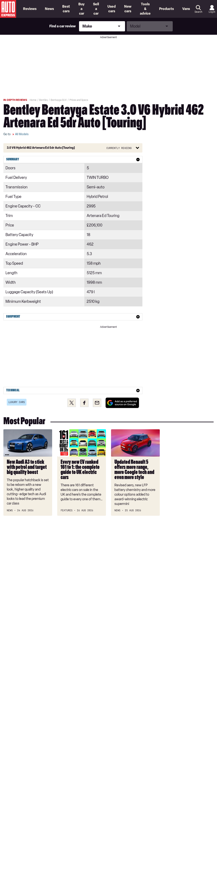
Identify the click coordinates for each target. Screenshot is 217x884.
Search (198, 11)
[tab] (72, 159)
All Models (22, 134)
